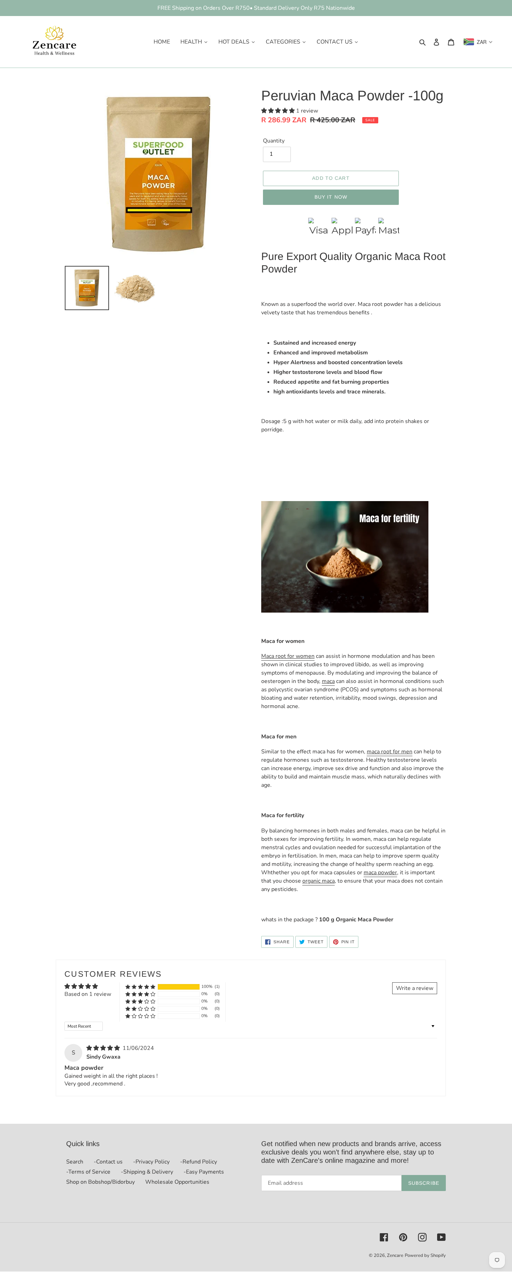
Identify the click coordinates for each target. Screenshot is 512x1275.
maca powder (380, 872)
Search (74, 1162)
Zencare (395, 1255)
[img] (103, 1048)
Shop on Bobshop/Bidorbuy (100, 1182)
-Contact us (108, 1162)
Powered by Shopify (425, 1255)
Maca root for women (288, 656)
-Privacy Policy (151, 1162)
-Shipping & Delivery (147, 1172)
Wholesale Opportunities (177, 1182)
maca (328, 681)
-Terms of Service (88, 1172)
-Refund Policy (198, 1162)
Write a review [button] (414, 988)
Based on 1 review (87, 994)
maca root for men (389, 751)
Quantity (274, 141)
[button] (278, 111)
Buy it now (331, 197)
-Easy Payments (204, 1172)
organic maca (318, 881)
